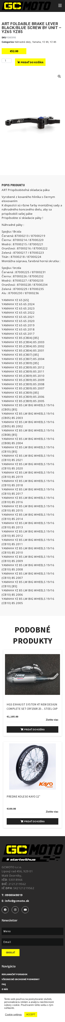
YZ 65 (45, 42)
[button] (59, 76)
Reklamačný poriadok (15, 974)
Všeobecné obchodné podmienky (21, 979)
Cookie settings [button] (13, 1014)
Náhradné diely (23, 42)
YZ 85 (53, 42)
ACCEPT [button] (30, 1014)
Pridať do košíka (32, 62)
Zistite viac (52, 719)
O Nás (5, 989)
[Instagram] (15, 909)
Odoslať (10, 952)
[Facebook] (5, 909)
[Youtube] (25, 909)
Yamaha (36, 42)
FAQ (4, 984)
